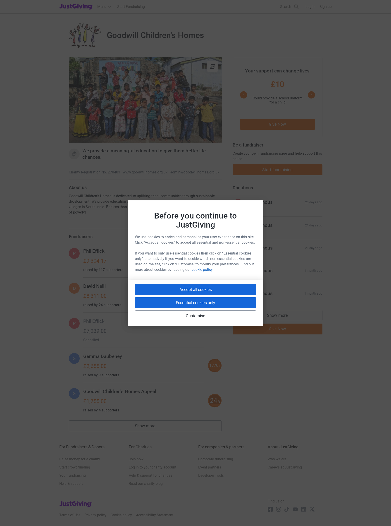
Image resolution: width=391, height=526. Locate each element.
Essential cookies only (195, 302)
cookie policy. (202, 269)
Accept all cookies (195, 289)
